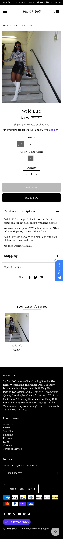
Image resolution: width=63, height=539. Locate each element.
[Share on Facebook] (29, 277)
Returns (7, 438)
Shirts (15, 25)
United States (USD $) (21, 488)
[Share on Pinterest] (41, 277)
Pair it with (12, 267)
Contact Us (9, 445)
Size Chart (9, 431)
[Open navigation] (5, 11)
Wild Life (17, 345)
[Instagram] (24, 514)
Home (6, 25)
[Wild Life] (17, 327)
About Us (8, 424)
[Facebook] (4, 514)
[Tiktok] (29, 514)
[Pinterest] (14, 514)
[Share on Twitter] (35, 277)
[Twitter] (9, 514)
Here (34, 2)
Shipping (18, 124)
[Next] (16, 37)
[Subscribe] (55, 473)
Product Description (19, 211)
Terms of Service (12, 448)
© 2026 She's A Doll (14, 528)
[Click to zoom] (55, 37)
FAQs (6, 441)
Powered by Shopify (38, 528)
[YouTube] (19, 514)
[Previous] (8, 37)
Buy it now (31, 197)
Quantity (31, 167)
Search (7, 427)
